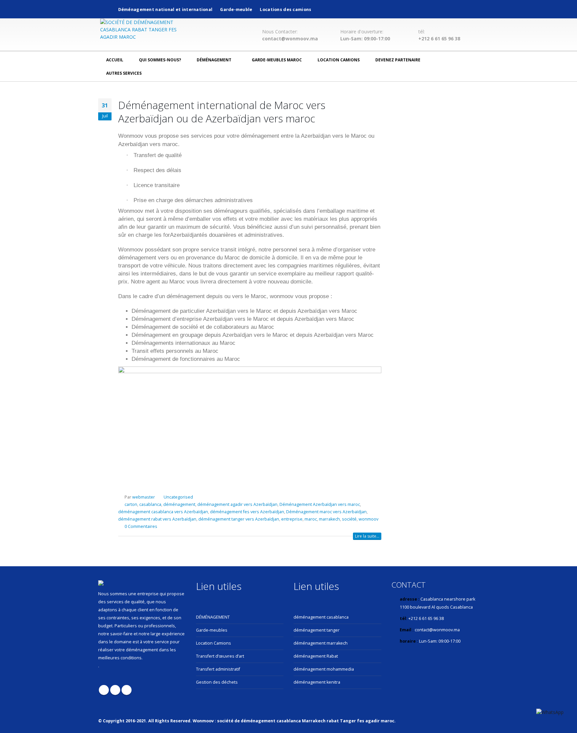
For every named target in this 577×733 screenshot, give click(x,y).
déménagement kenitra (317, 682)
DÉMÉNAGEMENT (213, 617)
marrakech (329, 519)
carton (131, 504)
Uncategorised (178, 497)
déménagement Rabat (316, 656)
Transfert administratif (218, 669)
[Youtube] (452, 9)
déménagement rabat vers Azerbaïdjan (157, 519)
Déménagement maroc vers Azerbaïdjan (326, 512)
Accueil (114, 60)
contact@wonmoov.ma (290, 39)
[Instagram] (463, 9)
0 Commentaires (141, 526)
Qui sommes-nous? (160, 60)
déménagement (214, 60)
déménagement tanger (317, 630)
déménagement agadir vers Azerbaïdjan (237, 504)
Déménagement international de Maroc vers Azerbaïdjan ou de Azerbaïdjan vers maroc (221, 111)
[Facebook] (440, 9)
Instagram (127, 690)
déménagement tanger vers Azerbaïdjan (238, 519)
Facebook (104, 690)
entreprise (292, 519)
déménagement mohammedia (324, 669)
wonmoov (368, 519)
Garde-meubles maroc (277, 60)
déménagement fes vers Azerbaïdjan (247, 512)
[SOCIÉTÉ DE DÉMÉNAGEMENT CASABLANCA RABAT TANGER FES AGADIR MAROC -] (142, 30)
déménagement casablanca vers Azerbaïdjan (163, 512)
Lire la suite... (367, 536)
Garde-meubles (211, 630)
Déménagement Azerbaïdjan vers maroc (319, 504)
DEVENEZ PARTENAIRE (397, 60)
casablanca (150, 504)
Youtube (115, 690)
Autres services (124, 73)
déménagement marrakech (321, 643)
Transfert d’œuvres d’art (220, 656)
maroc (311, 519)
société (349, 519)
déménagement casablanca (321, 617)
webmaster (143, 497)
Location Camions (339, 60)
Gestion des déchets (217, 682)
